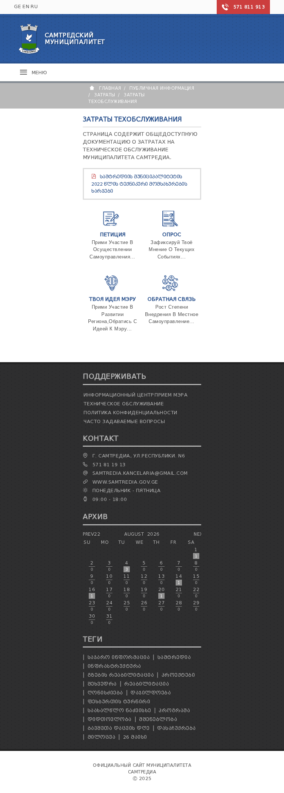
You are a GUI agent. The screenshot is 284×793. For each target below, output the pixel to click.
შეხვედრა (102, 684)
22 (196, 592)
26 (144, 606)
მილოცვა (102, 737)
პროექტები (178, 675)
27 (161, 606)
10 (109, 579)
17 (109, 592)
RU (34, 6)
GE (17, 6)
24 (109, 606)
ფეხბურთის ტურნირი (119, 701)
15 (196, 579)
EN (26, 6)
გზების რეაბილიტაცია (121, 675)
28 (179, 606)
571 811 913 (249, 7)
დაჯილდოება (151, 693)
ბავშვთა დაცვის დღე (119, 728)
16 (92, 592)
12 (144, 579)
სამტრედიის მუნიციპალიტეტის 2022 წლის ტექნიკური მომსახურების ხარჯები (139, 184)
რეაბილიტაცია (146, 684)
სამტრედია (174, 657)
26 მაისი (135, 737)
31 (109, 619)
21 (179, 592)
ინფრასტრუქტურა (114, 666)
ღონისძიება (105, 693)
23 (92, 606)
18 (127, 592)
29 (196, 606)
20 (161, 592)
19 (144, 592)
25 (127, 606)
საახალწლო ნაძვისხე (119, 710)
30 (92, 619)
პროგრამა (174, 710)
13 (161, 579)
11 (127, 579)
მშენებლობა (158, 719)
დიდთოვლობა (110, 719)
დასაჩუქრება (176, 728)
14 (179, 579)
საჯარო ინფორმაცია (119, 657)
